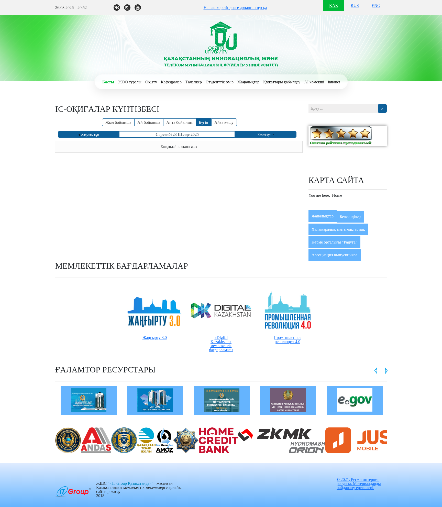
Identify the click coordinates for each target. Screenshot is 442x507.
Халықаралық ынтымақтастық (338, 229)
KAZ (333, 5)
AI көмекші (314, 82)
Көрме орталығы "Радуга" (334, 242)
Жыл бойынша (118, 122)
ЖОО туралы (129, 82)
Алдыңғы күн (90, 135)
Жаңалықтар (248, 82)
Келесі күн (264, 135)
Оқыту (151, 82)
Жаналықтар (323, 216)
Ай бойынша (148, 122)
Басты (108, 82)
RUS (355, 5)
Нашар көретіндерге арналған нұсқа (235, 7)
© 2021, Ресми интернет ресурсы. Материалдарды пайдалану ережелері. (359, 483)
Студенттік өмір (220, 82)
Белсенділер (350, 216)
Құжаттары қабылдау (281, 82)
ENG (376, 5)
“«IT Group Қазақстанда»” (130, 483)
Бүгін (203, 122)
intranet (334, 82)
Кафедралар (171, 82)
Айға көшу (224, 122)
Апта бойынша (179, 122)
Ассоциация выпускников (335, 255)
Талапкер (193, 82)
